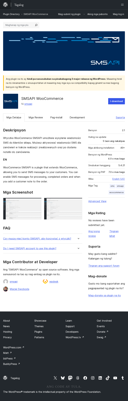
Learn (69, 320)
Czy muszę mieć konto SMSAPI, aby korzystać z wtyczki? (37, 238)
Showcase (40, 320)
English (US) (118, 179)
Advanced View (97, 201)
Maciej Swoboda (19, 289)
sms (112, 186)
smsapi (28, 103)
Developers (72, 331)
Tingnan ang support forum (103, 265)
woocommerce (116, 192)
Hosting (7, 331)
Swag (101, 337)
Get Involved (104, 320)
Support (70, 326)
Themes (39, 326)
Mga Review (36, 117)
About (6, 320)
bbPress (9, 358)
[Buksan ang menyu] (123, 4)
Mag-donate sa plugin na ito (104, 295)
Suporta (120, 117)
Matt (7, 352)
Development (77, 117)
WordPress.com (13, 347)
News (6, 326)
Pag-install (56, 117)
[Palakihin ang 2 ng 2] (78, 202)
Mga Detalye (13, 117)
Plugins (38, 331)
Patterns (39, 337)
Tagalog (15, 378)
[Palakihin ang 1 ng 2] (37, 202)
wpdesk (53, 281)
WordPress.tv (75, 337)
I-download (116, 101)
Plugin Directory (11, 14)
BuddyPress (11, 363)
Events (101, 326)
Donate (102, 331)
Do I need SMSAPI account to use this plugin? (29, 248)
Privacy (7, 337)
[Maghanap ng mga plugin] (36, 25)
